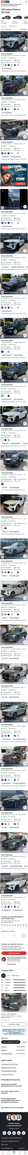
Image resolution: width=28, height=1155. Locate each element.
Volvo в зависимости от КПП (11, 1042)
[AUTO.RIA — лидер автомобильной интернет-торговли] (5, 2)
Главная (3, 1153)
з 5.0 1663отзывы (13, 975)
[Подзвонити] (23, 1133)
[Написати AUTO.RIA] (19, 1133)
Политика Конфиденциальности (10, 1141)
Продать (14, 1153)
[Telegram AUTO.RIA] (4, 1133)
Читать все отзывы (14, 1024)
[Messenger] (9, 1133)
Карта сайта (4, 1144)
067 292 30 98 (11, 964)
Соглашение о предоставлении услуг (11, 1138)
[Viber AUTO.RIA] (14, 1133)
